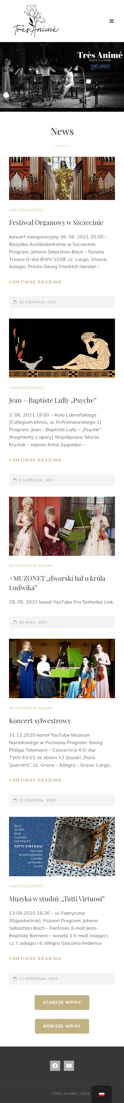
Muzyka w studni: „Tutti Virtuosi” (57, 898)
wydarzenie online (31, 565)
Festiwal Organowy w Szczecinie (56, 222)
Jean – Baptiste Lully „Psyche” (53, 400)
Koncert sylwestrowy (40, 720)
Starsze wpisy (62, 1002)
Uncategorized (26, 210)
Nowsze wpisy (62, 1026)
